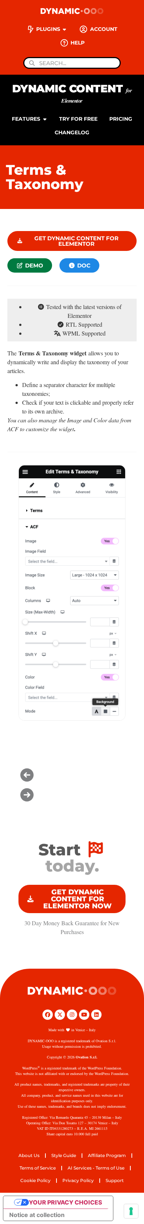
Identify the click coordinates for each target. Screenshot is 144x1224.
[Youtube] (84, 1015)
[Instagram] (72, 1015)
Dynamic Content (72, 93)
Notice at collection (37, 1214)
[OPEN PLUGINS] (64, 29)
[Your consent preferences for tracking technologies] (131, 1211)
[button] (72, 775)
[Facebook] (47, 1015)
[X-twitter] (60, 1015)
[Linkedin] (96, 1015)
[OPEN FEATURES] (44, 119)
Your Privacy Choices (65, 1202)
